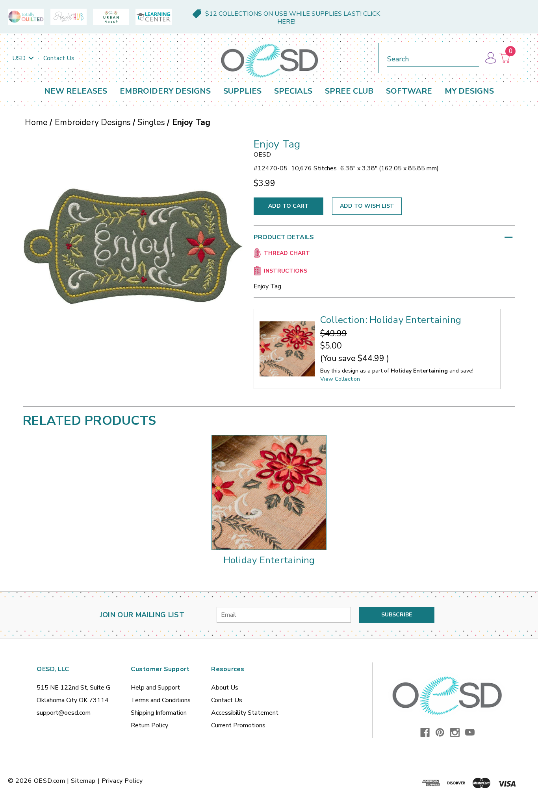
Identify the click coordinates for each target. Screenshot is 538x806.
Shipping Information (159, 712)
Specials (293, 91)
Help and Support (155, 687)
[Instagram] (455, 732)
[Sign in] (490, 58)
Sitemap (83, 780)
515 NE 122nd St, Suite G (73, 687)
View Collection (340, 379)
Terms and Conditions (161, 700)
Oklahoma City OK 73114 (73, 700)
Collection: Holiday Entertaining (390, 320)
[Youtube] (470, 732)
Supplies (242, 91)
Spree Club (349, 91)
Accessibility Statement (244, 712)
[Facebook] (425, 732)
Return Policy (149, 725)
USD (19, 58)
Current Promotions (238, 725)
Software (409, 91)
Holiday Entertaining (269, 560)
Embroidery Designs (165, 91)
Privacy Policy (122, 780)
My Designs (469, 91)
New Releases (75, 91)
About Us (224, 687)
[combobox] (433, 57)
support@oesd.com (64, 712)
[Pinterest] (440, 732)
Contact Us (58, 58)
